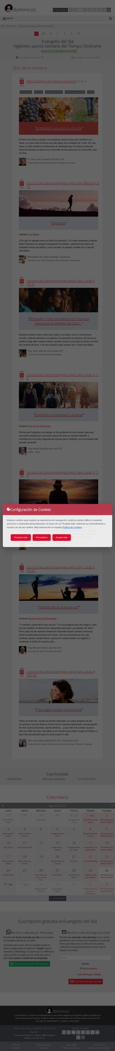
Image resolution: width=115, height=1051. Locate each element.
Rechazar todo (20, 537)
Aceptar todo (61, 537)
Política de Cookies (72, 527)
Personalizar (41, 537)
